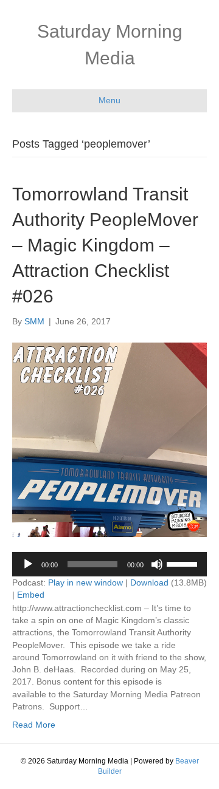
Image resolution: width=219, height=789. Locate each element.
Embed (30, 594)
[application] (109, 564)
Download (149, 582)
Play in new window (85, 582)
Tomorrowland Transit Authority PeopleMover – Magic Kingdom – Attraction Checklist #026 (105, 245)
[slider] (184, 563)
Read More (33, 724)
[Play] (28, 564)
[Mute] (157, 564)
